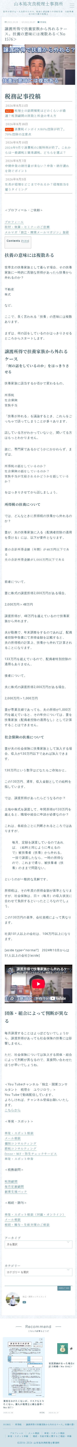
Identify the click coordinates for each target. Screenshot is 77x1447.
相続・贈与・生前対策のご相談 (27, 1224)
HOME (7, 1424)
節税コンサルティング (20, 1148)
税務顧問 (11, 1181)
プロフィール (14, 222)
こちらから (13, 1110)
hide (25, 241)
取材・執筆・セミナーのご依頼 (27, 227)
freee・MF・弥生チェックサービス (31, 1153)
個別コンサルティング (20, 1143)
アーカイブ (13, 1238)
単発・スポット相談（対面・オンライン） (35, 1214)
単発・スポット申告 (19, 1159)
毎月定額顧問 (14, 1186)
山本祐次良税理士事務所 (38, 4)
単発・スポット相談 (19, 1133)
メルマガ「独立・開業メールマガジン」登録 (37, 232)
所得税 (43, 22)
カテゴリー (13, 1265)
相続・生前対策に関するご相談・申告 (52, 1436)
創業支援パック (16, 1191)
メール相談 (13, 1138)
